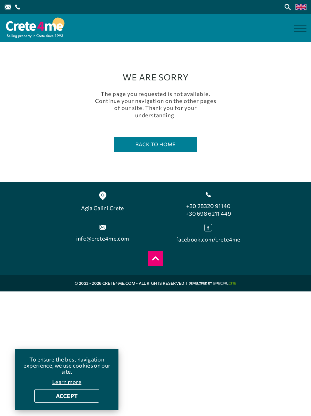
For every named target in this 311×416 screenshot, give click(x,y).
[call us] (17, 7)
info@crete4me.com (102, 238)
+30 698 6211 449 (208, 213)
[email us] (8, 7)
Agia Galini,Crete (102, 208)
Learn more (66, 382)
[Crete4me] (35, 28)
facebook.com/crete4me (208, 239)
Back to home (155, 144)
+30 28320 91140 (208, 206)
